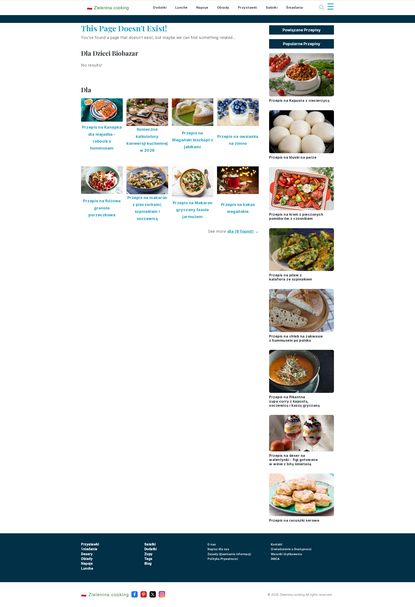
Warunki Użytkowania (286, 554)
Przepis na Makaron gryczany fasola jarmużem (192, 210)
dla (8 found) (240, 231)
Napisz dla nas (218, 549)
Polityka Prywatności (223, 559)
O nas (212, 544)
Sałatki (272, 7)
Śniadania (294, 7)
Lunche (181, 7)
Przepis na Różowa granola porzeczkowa (102, 208)
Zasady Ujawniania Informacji (229, 554)
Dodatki (160, 7)
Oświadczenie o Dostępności (291, 549)
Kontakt (277, 544)
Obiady (223, 7)
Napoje (202, 7)
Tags (148, 559)
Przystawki (247, 7)
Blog (148, 563)
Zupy (148, 554)
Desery (87, 554)
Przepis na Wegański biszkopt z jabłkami (192, 140)
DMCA (275, 559)
